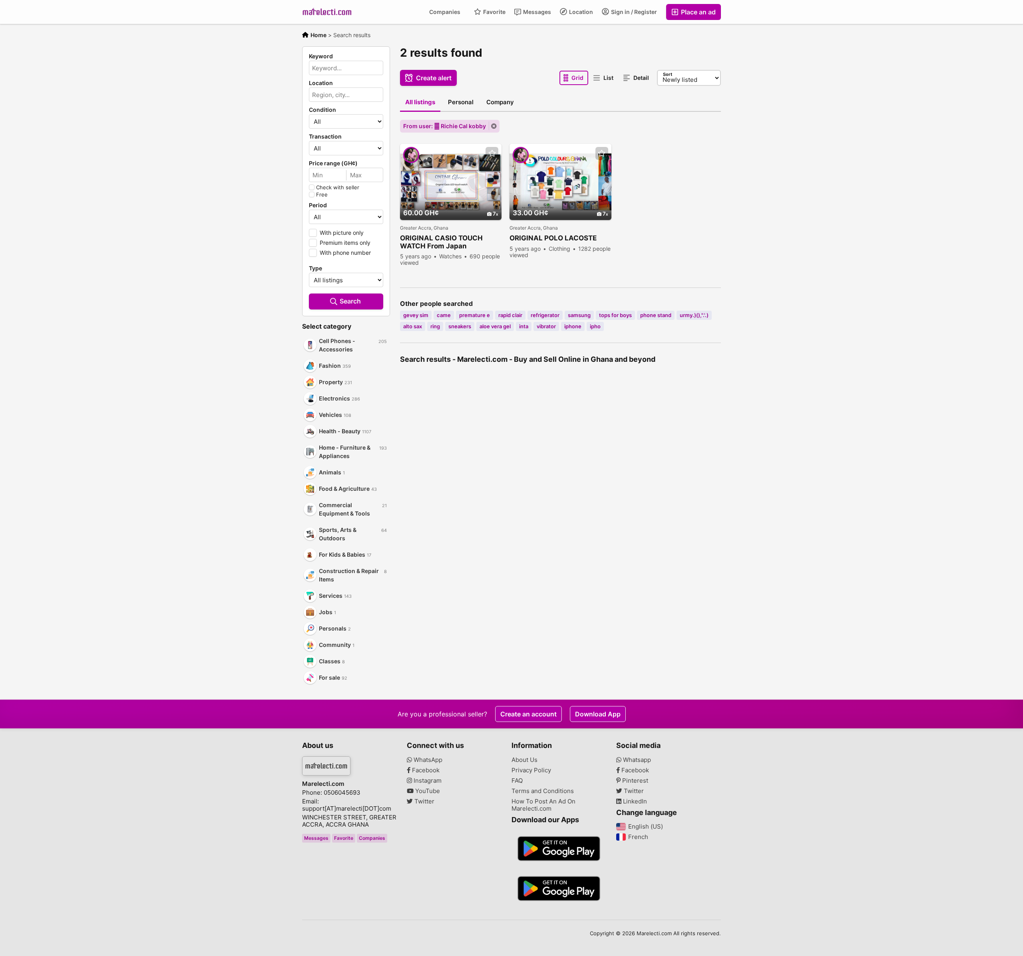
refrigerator (545, 315)
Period (318, 205)
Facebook (425, 770)
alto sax (412, 326)
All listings (420, 102)
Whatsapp (636, 760)
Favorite (494, 11)
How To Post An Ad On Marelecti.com (543, 805)
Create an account (528, 714)
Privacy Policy (531, 770)
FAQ (517, 780)
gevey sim (415, 315)
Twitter (423, 801)
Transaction (325, 136)
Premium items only (345, 242)
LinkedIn (634, 801)
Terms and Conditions (543, 791)
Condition (322, 110)
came (444, 315)
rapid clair (510, 315)
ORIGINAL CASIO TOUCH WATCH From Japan (441, 242)
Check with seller (337, 187)
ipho (595, 326)
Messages (536, 11)
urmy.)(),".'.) (694, 315)
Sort (667, 74)
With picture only (342, 232)
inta (523, 326)
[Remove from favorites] (492, 153)
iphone (572, 326)
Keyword (321, 56)
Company (500, 102)
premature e (474, 315)
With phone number (345, 252)
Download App (598, 714)
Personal (461, 102)
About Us (524, 760)
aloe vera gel (495, 326)
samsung (579, 315)
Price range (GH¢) (333, 163)
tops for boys (615, 315)
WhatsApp (427, 760)
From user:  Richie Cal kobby (444, 126)
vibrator (546, 326)
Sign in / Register (633, 11)
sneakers (459, 326)
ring (435, 326)
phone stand (655, 315)
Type (315, 268)
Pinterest (634, 780)
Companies (444, 11)
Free (322, 194)
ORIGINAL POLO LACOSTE (553, 238)
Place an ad (697, 12)
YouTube (427, 791)
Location (580, 11)
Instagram (427, 780)
